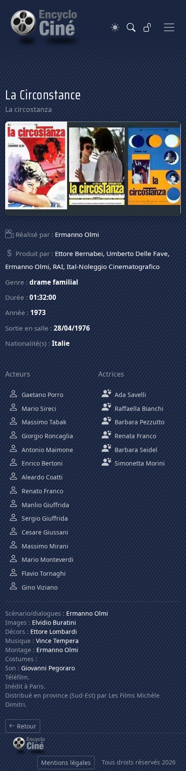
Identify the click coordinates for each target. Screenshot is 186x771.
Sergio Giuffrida (44, 518)
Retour (25, 726)
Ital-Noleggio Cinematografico (113, 266)
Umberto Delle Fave (137, 253)
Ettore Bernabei (79, 253)
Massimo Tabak (43, 422)
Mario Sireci (38, 408)
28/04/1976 (72, 328)
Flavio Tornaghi (43, 573)
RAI (58, 266)
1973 (38, 312)
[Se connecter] (147, 27)
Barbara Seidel (135, 450)
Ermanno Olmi (77, 234)
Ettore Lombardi (53, 631)
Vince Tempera (57, 640)
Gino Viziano (39, 587)
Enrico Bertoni (41, 463)
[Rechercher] (131, 27)
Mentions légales (66, 762)
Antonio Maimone (46, 450)
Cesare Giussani (44, 532)
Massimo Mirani (44, 546)
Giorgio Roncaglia (46, 436)
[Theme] (115, 27)
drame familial (53, 282)
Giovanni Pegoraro (48, 668)
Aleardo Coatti (41, 477)
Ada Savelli (129, 394)
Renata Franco (134, 436)
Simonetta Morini (139, 463)
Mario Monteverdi (47, 559)
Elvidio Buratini (54, 622)
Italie (61, 343)
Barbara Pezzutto (138, 422)
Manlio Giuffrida (44, 505)
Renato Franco (41, 491)
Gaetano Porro (41, 394)
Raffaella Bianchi (138, 408)
